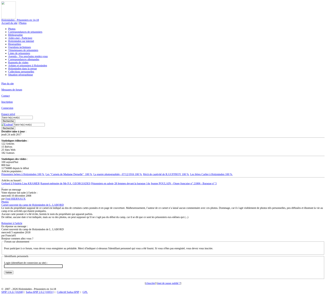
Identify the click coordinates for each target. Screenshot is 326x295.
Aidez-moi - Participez (20, 38)
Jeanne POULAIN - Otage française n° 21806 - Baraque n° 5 (184, 183)
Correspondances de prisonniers (25, 31)
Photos (22, 23)
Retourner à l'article (11, 223)
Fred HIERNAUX (15, 198)
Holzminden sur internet (21, 41)
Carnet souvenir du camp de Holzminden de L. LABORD (32, 204)
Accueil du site (9, 23)
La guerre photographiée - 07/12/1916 (117, 174)
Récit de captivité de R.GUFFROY (166, 174)
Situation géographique (20, 74)
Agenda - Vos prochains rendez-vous (28, 56)
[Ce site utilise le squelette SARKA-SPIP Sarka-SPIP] (1, 186)
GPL (85, 292)
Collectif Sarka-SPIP (68, 292)
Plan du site (7, 83)
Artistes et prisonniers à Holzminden (27, 65)
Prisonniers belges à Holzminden (23, 174)
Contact (5, 95)
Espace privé (8, 114)
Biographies (14, 44)
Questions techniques (19, 47)
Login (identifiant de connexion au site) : (26, 262)
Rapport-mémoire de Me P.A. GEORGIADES (65, 183)
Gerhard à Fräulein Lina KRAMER (20, 183)
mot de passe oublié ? (168, 283)
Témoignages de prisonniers (23, 50)
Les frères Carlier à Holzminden (211, 174)
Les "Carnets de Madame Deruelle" (69, 174)
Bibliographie (15, 34)
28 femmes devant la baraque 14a (132, 183)
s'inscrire (150, 283)
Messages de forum (11, 89)
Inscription (7, 101)
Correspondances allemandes (23, 59)
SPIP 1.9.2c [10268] (12, 292)
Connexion (7, 108)
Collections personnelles (21, 71)
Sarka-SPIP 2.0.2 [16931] (39, 292)
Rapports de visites (18, 62)
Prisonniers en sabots (102, 183)
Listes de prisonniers (19, 53)
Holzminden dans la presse (22, 68)
